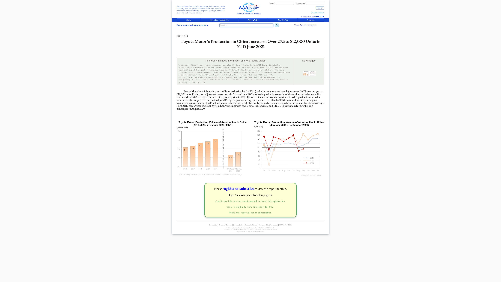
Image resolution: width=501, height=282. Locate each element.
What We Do (253, 20)
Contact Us (213, 225)
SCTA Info (282, 225)
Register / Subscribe (219, 20)
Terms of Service (225, 225)
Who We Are (283, 20)
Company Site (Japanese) (268, 225)
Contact (311, 20)
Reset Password (317, 13)
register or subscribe (238, 188)
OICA (290, 225)
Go (277, 25)
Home (188, 20)
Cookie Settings (251, 225)
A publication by (307, 16)
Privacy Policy (238, 225)
